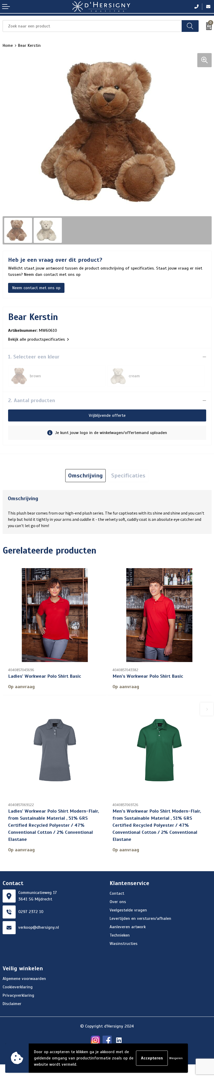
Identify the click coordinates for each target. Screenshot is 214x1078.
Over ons (118, 901)
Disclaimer (12, 1003)
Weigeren (176, 1058)
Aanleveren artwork (128, 926)
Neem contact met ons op (36, 287)
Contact (117, 893)
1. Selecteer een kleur (34, 356)
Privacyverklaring (18, 995)
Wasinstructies (124, 943)
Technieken (120, 935)
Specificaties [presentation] (128, 475)
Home (8, 45)
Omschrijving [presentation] (85, 475)
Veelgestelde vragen (128, 910)
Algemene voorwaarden (24, 978)
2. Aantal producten (31, 400)
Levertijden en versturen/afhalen (140, 918)
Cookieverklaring (18, 987)
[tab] (85, 475)
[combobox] (92, 26)
